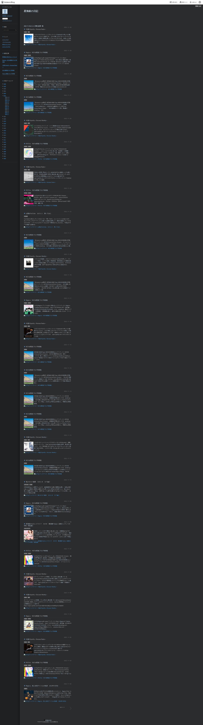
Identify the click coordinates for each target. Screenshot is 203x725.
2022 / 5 (7, 108)
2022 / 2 (7, 112)
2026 (5, 86)
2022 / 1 (7, 114)
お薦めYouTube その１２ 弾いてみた (38, 213)
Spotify (25, 123)
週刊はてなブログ (6, 44)
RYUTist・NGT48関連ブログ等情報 (37, 143)
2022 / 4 (7, 109)
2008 (5, 146)
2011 (5, 139)
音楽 (29, 123)
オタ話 (31, 484)
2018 (5, 123)
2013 (5, 135)
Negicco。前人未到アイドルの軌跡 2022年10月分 (42, 686)
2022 (5, 95)
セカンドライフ (27, 528)
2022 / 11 (7, 98)
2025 (5, 88)
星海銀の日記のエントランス (9, 57)
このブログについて (7, 20)
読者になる (198, 6)
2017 (5, 125)
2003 (5, 158)
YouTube (25, 216)
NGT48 (29, 55)
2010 (5, 142)
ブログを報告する (54, 721)
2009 (5, 144)
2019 (5, 121)
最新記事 (6, 53)
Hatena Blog (46, 721)
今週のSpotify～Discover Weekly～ (36, 120)
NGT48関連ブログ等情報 (33, 76)
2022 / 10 (7, 100)
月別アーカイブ (8, 81)
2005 (5, 153)
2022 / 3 (7, 111)
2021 (5, 116)
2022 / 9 (7, 101)
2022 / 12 (7, 97)
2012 (5, 137)
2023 (5, 93)
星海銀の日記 (31, 11)
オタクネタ (26, 484)
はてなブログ (5, 39)
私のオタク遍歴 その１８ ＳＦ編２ (38, 482)
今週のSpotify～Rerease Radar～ (36, 29)
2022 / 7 (7, 105)
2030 (5, 84)
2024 (5, 91)
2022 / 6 (7, 106)
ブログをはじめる (6, 42)
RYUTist (25, 146)
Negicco (25, 55)
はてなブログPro (6, 46)
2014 (5, 132)
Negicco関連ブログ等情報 (8, 73)
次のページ (62, 707)
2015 (5, 130)
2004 (5, 156)
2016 (5, 128)
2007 (5, 149)
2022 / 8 (7, 103)
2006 (5, 151)
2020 (5, 118)
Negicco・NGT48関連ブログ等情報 (37, 52)
